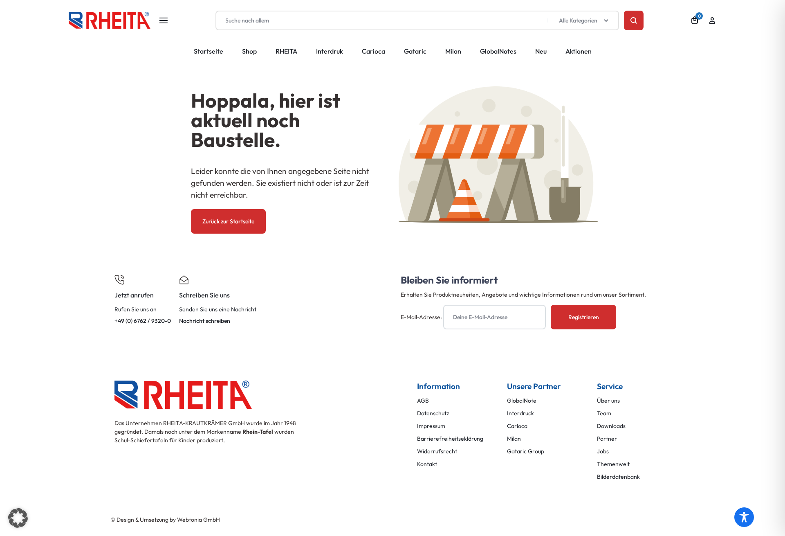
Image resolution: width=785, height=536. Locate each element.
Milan (453, 51)
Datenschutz (433, 413)
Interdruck (520, 413)
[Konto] (712, 20)
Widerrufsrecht (437, 451)
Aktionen (578, 51)
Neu (541, 51)
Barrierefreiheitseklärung (450, 438)
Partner (607, 438)
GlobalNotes (498, 51)
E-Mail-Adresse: (422, 317)
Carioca (373, 51)
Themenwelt (613, 464)
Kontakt (427, 464)
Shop (249, 51)
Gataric (415, 51)
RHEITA (286, 51)
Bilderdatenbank (618, 476)
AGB (423, 400)
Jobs (603, 451)
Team (604, 413)
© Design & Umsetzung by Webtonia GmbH (165, 519)
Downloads (611, 426)
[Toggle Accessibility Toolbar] (744, 517)
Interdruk (329, 51)
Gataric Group (525, 451)
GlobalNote (521, 400)
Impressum (431, 426)
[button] (18, 518)
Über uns (608, 400)
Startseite (208, 51)
